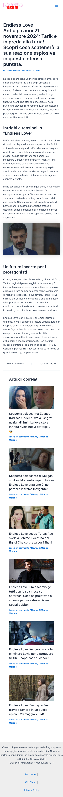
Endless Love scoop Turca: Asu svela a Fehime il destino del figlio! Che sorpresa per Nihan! (31, 538)
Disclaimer (30, 774)
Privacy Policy (31, 790)
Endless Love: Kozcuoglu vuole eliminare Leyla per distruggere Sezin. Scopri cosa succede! (31, 654)
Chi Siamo (30, 782)
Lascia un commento (19, 437)
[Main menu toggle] (56, 6)
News (34, 437)
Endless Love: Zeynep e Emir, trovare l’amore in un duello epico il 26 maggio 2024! (29, 709)
